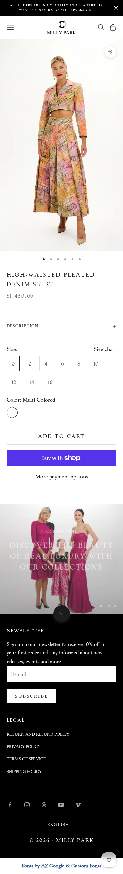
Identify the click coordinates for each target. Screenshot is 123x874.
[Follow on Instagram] (27, 805)
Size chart (105, 349)
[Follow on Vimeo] (78, 805)
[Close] (116, 7)
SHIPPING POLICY (24, 771)
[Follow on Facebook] (10, 805)
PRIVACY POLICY (23, 746)
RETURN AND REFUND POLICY (38, 734)
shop (61, 584)
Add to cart (61, 436)
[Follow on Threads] (44, 805)
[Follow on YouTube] (61, 805)
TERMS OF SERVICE (26, 759)
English (58, 824)
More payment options (61, 476)
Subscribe (31, 696)
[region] (61, 559)
